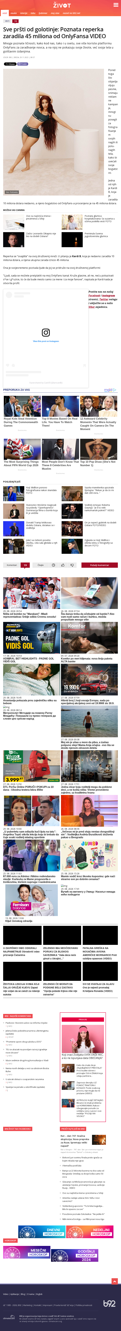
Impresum (47, 1305)
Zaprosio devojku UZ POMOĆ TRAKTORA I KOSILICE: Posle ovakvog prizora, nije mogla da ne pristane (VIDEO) (88, 1088)
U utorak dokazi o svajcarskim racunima (25, 1079)
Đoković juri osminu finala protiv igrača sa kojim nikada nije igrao (82, 1159)
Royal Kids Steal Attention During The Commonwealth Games (21, 422)
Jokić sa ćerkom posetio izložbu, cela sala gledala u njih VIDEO (41, 543)
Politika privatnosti (84, 1305)
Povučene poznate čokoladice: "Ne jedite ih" (83, 1214)
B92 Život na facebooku (18, 1128)
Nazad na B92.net (71, 13)
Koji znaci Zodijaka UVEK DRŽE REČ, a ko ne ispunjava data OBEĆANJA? (82, 1056)
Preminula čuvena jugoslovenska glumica (96, 235)
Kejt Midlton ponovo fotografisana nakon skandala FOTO (41, 490)
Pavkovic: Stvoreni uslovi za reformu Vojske (26, 1022)
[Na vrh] (115, 1281)
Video (5, 1294)
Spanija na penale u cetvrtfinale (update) (25, 1087)
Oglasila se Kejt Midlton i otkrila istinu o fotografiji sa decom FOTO (99, 543)
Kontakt (37, 1305)
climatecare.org (55, 1321)
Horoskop (10, 1240)
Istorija (23, 13)
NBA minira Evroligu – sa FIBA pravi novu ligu (83, 1219)
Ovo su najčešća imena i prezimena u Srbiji (38, 217)
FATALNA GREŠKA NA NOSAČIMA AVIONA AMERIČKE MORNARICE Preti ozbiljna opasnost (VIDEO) (100, 953)
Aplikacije (14, 1294)
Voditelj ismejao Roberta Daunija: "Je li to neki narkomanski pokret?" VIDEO (99, 507)
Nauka (14, 13)
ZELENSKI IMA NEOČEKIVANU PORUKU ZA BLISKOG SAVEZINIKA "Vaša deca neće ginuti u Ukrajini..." (60, 953)
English (39, 1294)
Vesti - (62, 4)
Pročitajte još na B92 (73, 1128)
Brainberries (22, 430)
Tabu (33, 13)
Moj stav (55, 13)
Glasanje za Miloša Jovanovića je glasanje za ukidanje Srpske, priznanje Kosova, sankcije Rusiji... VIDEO (83, 1184)
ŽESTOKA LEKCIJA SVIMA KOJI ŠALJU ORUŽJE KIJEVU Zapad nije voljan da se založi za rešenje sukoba (21, 989)
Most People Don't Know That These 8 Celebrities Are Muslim (60, 465)
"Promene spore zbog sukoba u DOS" (24, 1041)
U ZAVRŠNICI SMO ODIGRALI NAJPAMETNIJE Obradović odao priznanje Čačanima (21, 951)
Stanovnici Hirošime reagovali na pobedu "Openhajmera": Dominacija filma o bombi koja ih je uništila (42, 508)
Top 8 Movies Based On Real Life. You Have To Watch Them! (60, 422)
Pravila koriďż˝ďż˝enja (64, 1305)
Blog (23, 1294)
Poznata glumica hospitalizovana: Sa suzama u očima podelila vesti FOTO (100, 218)
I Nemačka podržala (71, 1165)
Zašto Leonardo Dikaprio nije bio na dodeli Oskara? (41, 235)
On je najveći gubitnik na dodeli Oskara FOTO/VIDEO (100, 524)
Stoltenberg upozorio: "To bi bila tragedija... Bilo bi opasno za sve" (83, 1208)
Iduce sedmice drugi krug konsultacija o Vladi (27, 1060)
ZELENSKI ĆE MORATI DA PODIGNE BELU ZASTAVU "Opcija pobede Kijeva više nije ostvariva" (60, 989)
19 (15, 21)
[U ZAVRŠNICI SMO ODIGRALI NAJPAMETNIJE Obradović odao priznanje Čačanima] (22, 943)
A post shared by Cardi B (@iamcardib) (45, 382)
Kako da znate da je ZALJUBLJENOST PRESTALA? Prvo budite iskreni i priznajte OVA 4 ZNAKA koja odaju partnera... (90, 1070)
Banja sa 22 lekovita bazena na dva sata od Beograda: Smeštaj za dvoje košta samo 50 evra (83, 1173)
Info (10, 1026)
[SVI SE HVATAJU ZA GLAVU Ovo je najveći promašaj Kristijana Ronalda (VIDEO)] (100, 979)
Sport (11, 1037)
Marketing (27, 1305)
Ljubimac (43, 13)
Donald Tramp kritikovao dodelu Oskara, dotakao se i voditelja (40, 525)
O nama (30, 1294)
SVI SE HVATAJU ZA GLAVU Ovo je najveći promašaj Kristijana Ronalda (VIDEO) (98, 987)
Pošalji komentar (99, 565)
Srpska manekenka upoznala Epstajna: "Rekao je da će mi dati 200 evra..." (99, 490)
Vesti (5, 13)
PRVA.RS (83, 1019)
